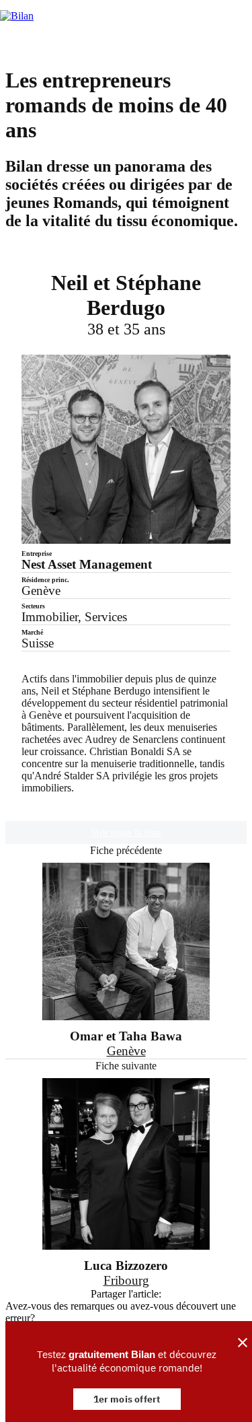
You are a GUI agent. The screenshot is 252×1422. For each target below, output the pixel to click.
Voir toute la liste (126, 832)
